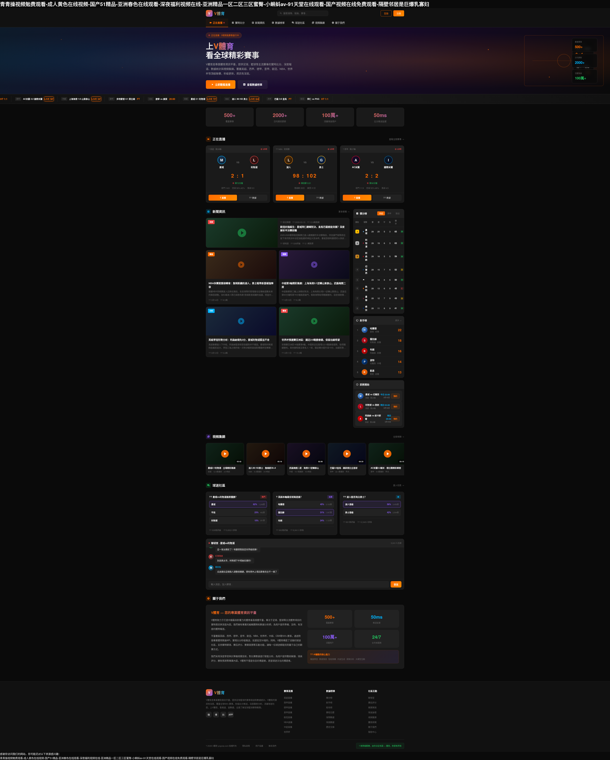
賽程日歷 (330, 712)
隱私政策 (246, 745)
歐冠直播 (288, 717)
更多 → (398, 320)
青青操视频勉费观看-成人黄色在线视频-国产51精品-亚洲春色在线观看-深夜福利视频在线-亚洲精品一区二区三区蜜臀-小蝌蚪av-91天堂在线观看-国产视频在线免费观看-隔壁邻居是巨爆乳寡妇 (214, 4)
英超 (381, 214)
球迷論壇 (372, 712)
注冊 (398, 13)
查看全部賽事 (396, 139)
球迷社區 (300, 22)
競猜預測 (372, 707)
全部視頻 (398, 436)
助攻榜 (329, 707)
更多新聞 (344, 211)
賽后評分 (372, 702)
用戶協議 (259, 745)
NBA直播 (288, 722)
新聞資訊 (260, 22)
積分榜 (329, 697)
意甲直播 (288, 712)
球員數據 (330, 722)
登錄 (386, 13)
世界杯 (287, 731)
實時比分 (240, 22)
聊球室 (371, 697)
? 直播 (223, 198)
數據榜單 (280, 22)
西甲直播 (288, 702)
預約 (395, 396)
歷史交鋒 (330, 726)
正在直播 (217, 22)
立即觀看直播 (222, 84)
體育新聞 (372, 722)
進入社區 (398, 485)
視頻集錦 (320, 22)
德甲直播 (288, 707)
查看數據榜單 (254, 84)
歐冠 (398, 214)
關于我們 (340, 22)
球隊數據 (330, 717)
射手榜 (329, 702)
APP (231, 714)
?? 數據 (252, 198)
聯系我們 (272, 745)
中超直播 (288, 726)
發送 (396, 584)
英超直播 (288, 697)
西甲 (389, 214)
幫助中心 (372, 731)
